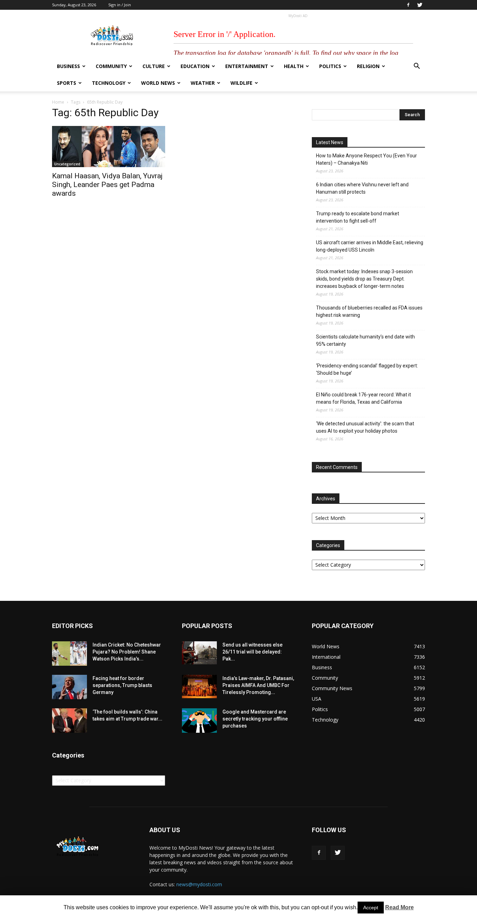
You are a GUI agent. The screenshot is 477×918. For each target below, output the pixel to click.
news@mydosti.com (199, 884)
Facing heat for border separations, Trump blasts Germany (122, 685)
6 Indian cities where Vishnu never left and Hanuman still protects (362, 188)
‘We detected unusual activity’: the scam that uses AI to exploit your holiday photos (365, 427)
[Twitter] (419, 5)
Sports (66, 83)
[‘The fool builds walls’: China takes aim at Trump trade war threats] (69, 720)
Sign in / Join (119, 4)
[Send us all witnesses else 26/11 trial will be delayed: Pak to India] (199, 652)
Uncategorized (67, 164)
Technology (108, 83)
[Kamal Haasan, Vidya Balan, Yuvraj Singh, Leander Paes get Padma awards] (108, 146)
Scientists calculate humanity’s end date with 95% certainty (365, 340)
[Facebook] (408, 5)
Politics (330, 66)
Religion (368, 66)
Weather (203, 83)
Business (68, 66)
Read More (399, 907)
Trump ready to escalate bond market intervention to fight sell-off (357, 217)
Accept (370, 907)
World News (158, 83)
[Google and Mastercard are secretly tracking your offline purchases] (199, 720)
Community (111, 66)
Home (58, 102)
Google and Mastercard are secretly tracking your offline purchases (255, 719)
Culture (153, 66)
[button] (416, 67)
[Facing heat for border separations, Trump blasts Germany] (69, 687)
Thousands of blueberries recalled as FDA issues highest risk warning (369, 311)
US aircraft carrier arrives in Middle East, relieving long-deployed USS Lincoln (369, 246)
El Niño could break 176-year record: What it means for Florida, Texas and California (363, 398)
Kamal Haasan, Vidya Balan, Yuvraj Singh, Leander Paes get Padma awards (107, 184)
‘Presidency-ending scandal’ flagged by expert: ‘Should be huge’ (367, 369)
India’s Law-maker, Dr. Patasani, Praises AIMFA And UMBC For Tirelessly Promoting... (258, 685)
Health (293, 66)
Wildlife (241, 83)
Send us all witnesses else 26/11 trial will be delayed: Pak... (252, 652)
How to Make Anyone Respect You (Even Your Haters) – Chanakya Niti (366, 159)
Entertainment (246, 66)
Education (195, 66)
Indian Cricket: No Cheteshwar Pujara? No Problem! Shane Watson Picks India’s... (127, 652)
